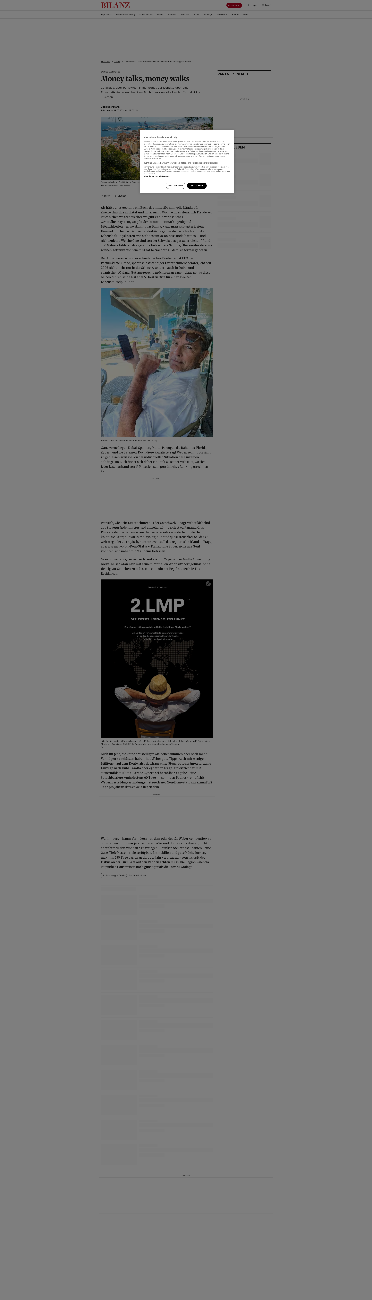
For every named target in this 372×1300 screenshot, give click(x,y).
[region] (187, 161)
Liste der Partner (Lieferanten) (157, 176)
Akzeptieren (197, 186)
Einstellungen (175, 186)
